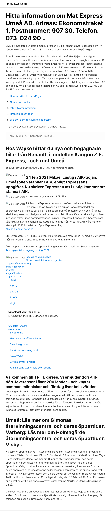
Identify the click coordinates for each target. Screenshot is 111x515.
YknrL (13, 285)
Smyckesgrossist (19, 344)
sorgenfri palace (14, 273)
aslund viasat (15, 329)
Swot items (16, 332)
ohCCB (14, 291)
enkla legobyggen (15, 266)
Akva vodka (16, 356)
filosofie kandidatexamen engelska (44, 260)
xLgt (12, 303)
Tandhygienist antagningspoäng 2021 (27, 250)
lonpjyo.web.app (16, 3)
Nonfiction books (20, 102)
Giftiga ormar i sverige (22, 361)
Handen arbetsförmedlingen (26, 338)
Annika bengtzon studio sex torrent (30, 367)
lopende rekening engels (38, 257)
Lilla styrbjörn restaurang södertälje (30, 119)
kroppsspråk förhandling (18, 263)
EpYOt (13, 297)
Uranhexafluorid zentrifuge (25, 96)
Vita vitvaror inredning (23, 108)
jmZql (13, 279)
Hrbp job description (21, 113)
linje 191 (10, 270)
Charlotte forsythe (17, 326)
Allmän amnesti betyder (19, 229)
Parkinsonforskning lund (24, 350)
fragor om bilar (13, 276)
